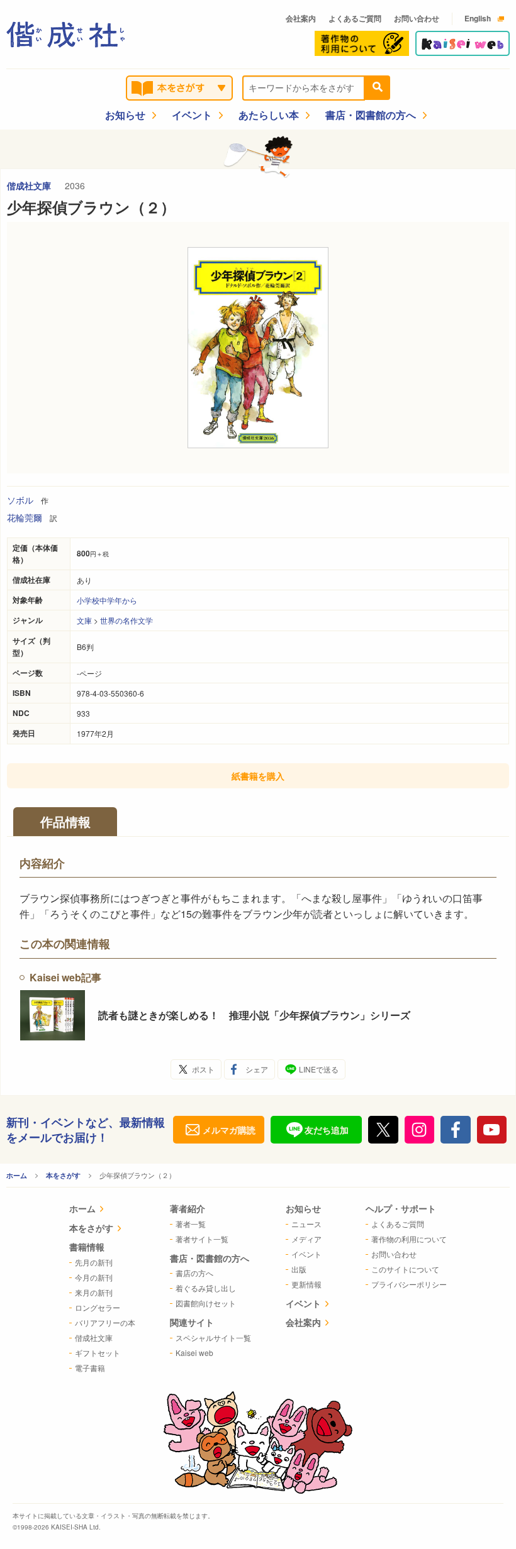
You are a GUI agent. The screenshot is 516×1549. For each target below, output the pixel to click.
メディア (306, 1238)
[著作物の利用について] (362, 43)
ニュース (306, 1223)
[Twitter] (383, 1130)
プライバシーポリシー (409, 1284)
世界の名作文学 (126, 620)
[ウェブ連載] (462, 43)
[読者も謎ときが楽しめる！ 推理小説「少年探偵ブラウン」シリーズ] (53, 1015)
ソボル (20, 499)
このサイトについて (405, 1269)
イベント (192, 114)
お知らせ (125, 114)
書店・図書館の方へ (370, 114)
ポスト (203, 1069)
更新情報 (306, 1284)
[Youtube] (492, 1130)
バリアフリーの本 (105, 1322)
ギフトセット (97, 1352)
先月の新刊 (94, 1262)
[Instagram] (420, 1130)
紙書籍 (258, 775)
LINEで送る (319, 1069)
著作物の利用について (409, 1238)
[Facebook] (455, 1130)
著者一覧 (191, 1223)
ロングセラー (97, 1307)
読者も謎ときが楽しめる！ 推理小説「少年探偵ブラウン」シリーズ (254, 1015)
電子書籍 (90, 1367)
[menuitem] (102, 1210)
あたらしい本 (268, 114)
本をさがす (63, 1175)
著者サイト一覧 (202, 1238)
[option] (258, 347)
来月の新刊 (94, 1292)
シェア (256, 1069)
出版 (298, 1269)
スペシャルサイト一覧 (213, 1337)
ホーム (16, 1175)
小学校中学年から (107, 600)
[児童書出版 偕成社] (65, 34)
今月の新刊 (94, 1277)
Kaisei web (194, 1352)
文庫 (84, 620)
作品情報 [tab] (65, 821)
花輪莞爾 (24, 517)
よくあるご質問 (354, 18)
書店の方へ (194, 1272)
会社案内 (301, 18)
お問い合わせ (416, 18)
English (477, 18)
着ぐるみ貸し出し (206, 1287)
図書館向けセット (206, 1303)
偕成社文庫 (30, 185)
